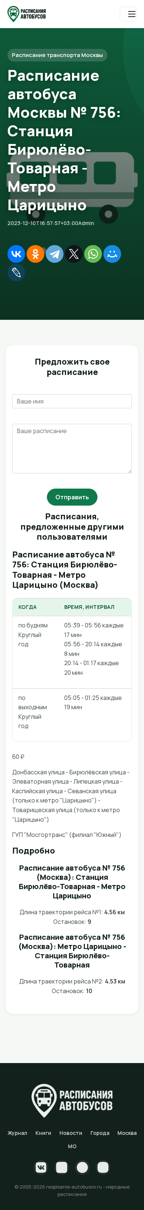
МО (72, 1146)
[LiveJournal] (16, 272)
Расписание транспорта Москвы (57, 55)
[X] (74, 254)
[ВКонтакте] (16, 254)
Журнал (17, 1132)
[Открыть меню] (128, 14)
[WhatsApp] (93, 254)
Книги (43, 1132)
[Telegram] (55, 254)
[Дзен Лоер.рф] (103, 1167)
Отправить (72, 497)
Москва (127, 1132)
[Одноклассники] (35, 254)
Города (99, 1132)
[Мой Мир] (112, 254)
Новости (70, 1132)
